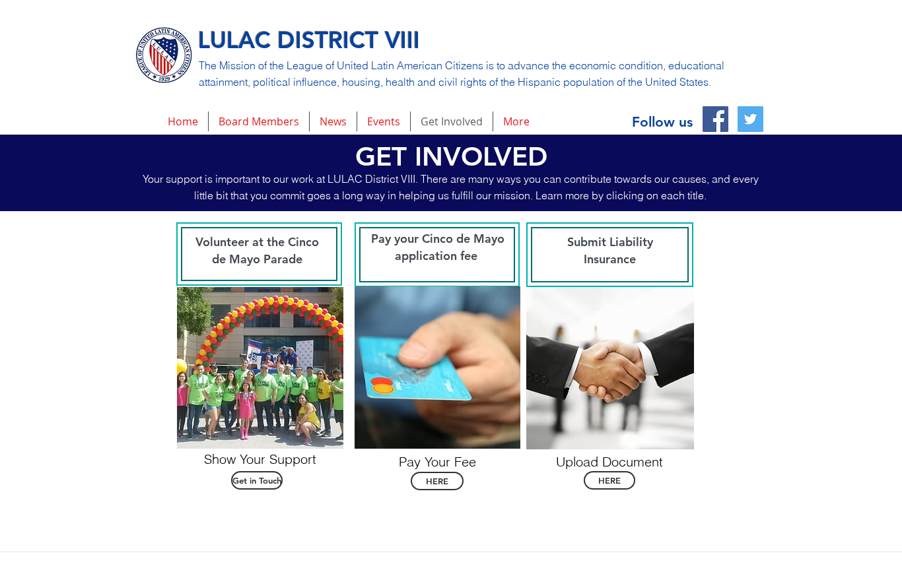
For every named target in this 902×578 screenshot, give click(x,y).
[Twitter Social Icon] (750, 119)
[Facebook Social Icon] (715, 119)
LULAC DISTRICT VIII (309, 40)
